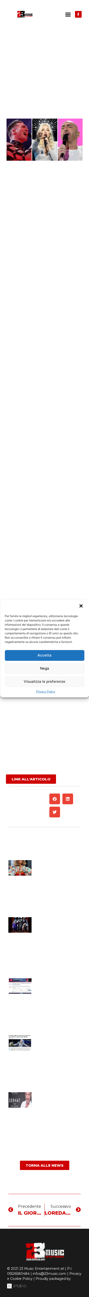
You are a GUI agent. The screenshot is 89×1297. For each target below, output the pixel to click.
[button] (81, 606)
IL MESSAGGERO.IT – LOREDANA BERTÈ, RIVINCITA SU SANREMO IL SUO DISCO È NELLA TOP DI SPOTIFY (58, 1045)
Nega (44, 668)
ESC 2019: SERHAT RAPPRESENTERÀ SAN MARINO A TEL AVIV (55, 1098)
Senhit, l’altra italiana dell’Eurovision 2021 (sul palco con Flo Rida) (57, 870)
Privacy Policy (45, 691)
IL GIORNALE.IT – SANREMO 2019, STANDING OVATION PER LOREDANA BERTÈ (56, 986)
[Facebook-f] (78, 14)
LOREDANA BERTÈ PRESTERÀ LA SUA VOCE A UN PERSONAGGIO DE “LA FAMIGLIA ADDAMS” (58, 925)
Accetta (44, 655)
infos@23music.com (49, 1273)
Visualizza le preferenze (44, 681)
